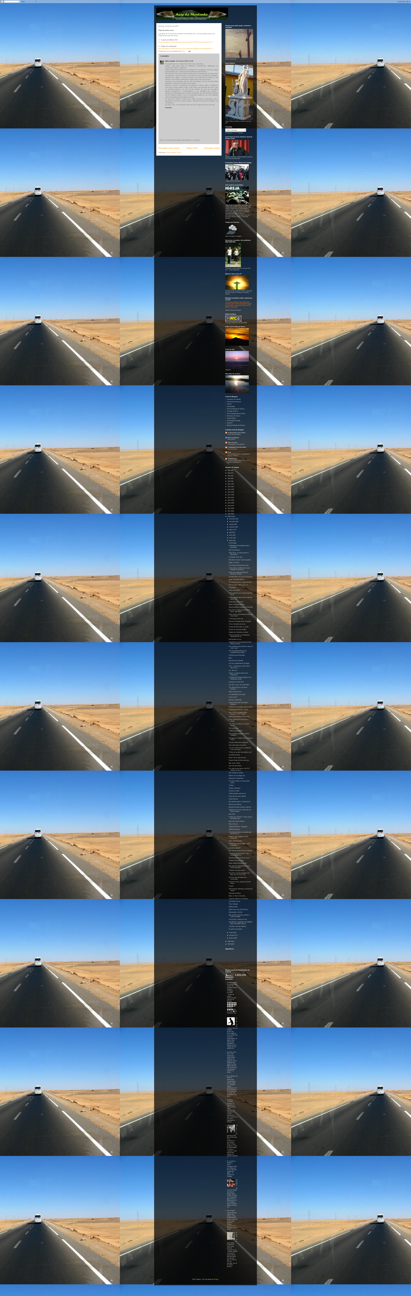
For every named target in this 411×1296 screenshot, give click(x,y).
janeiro (231, 938)
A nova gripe (232, 543)
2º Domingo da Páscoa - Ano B (238, 709)
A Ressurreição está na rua (237, 793)
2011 (229, 511)
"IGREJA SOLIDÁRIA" (236, 731)
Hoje (230, 658)
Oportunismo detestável (236, 778)
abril (230, 540)
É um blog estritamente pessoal (238, 565)
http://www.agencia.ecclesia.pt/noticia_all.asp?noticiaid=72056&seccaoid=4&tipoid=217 (185, 48)
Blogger (216, 1279)
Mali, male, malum (234, 763)
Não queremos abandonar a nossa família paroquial (239, 866)
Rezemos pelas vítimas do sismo (239, 858)
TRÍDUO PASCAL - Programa (238, 826)
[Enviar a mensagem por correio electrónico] (189, 51)
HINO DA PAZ (233, 907)
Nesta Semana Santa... (236, 841)
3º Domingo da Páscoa (236, 618)
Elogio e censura (234, 562)
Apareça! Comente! (230, 1100)
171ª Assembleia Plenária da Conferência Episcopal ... (237, 651)
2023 (229, 478)
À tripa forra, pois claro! (236, 602)
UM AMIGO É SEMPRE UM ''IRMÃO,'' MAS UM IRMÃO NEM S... (241, 923)
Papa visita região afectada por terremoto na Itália (238, 573)
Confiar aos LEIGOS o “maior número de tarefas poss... (240, 817)
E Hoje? (231, 886)
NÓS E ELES (231, 439)
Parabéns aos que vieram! (237, 870)
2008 (229, 941)
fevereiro (232, 935)
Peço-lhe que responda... (236, 660)
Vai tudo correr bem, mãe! (231, 1053)
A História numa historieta (237, 655)
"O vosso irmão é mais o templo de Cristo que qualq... (240, 748)
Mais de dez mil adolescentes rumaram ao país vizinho (238, 713)
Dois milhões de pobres (236, 773)
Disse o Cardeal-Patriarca (237, 604)
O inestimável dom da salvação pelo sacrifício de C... (240, 833)
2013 (229, 505)
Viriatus (229, 404)
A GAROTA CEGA (234, 755)
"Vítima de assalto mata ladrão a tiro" (240, 752)
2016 (229, 497)
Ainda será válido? (234, 590)
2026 (229, 470)
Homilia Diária (231, 418)
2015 (229, 500)
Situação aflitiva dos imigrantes (238, 742)
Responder (168, 107)
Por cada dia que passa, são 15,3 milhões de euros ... (239, 769)
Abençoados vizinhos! (235, 912)
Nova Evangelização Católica (236, 413)
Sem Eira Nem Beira (235, 766)
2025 (229, 473)
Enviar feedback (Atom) (173, 152)
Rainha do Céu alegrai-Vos (237, 775)
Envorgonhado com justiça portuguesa (240, 577)
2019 (229, 489)
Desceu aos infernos (235, 804)
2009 (229, 516)
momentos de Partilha (234, 399)
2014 (229, 503)
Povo (229, 452)
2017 (229, 495)
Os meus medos (232, 449)
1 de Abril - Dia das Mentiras (237, 926)
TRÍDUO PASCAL (234, 829)
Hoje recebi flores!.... (235, 550)
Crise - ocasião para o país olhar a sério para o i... (239, 666)
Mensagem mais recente (168, 148)
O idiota (231, 785)
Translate (240, 133)
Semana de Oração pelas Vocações (240, 621)
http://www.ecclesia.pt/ (234, 401)
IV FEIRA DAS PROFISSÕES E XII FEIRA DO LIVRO (240, 678)
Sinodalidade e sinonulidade (236, 444)
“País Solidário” (233, 904)
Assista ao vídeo (234, 791)
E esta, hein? (233, 697)
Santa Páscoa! (233, 799)
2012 (229, 508)
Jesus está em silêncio (234, 434)
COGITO (229, 423)
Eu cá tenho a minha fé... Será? (231, 1162)
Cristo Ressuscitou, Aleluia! (237, 796)
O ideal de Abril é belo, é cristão (239, 627)
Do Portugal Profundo (233, 420)
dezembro (232, 519)
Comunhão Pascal (234, 901)
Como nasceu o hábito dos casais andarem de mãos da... (239, 568)
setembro (232, 527)
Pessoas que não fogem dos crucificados (237, 878)
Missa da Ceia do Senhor (236, 821)
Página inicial (191, 148)
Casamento (232, 587)
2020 (229, 486)
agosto (231, 529)
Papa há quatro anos (235, 691)
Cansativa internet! (234, 848)
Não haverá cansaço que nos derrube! (240, 850)
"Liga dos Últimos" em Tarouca (238, 898)
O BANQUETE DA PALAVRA (237, 447)
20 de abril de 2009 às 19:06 (184, 61)
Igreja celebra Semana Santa (238, 863)
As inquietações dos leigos (237, 694)
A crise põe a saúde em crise (238, 919)
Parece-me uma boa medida (237, 629)
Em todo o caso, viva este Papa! (239, 684)
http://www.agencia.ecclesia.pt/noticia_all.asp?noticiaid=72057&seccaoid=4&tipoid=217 (185, 42)
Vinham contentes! (234, 788)
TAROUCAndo (232, 459)
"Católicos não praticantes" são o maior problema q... (239, 854)
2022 (229, 481)
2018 (229, 492)
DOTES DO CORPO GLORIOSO (239, 717)
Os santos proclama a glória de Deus (240, 582)
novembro (232, 521)
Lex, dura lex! (233, 670)
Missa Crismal (233, 824)
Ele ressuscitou (233, 728)
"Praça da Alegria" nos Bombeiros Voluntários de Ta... (239, 635)
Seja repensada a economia (237, 745)
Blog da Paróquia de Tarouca (236, 425)
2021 (229, 484)
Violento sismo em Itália (236, 860)
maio (231, 538)
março (231, 932)
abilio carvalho (170, 61)
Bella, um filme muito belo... (237, 896)
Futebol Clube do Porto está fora (239, 760)
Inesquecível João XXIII (236, 682)
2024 (229, 476)
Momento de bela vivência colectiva (240, 807)
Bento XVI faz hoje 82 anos (237, 757)
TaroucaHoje (231, 406)
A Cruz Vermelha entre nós (237, 624)
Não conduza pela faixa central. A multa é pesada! (239, 915)
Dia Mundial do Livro (235, 639)
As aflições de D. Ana (235, 557)
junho (231, 535)
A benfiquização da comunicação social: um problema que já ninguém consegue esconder (232, 987)
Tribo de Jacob (232, 442)
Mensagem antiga (211, 148)
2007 (229, 944)
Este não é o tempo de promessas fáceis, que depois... (239, 610)
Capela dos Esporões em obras (238, 632)
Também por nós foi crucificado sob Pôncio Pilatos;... (240, 810)
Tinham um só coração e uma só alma (241, 707)
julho (231, 532)
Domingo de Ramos (235, 893)
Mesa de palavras (233, 437)
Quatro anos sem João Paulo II (238, 909)
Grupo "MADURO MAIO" (236, 579)
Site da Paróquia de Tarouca (236, 409)
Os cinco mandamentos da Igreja (239, 663)
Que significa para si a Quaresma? (239, 801)
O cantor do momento (235, 929)
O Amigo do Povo (232, 411)
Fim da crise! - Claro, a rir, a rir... (239, 585)
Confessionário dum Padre (236, 432)
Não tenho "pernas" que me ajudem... (240, 560)
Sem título (232, 814)
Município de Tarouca (233, 416)
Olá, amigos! (231, 1210)
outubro (231, 524)
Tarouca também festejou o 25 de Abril (241, 607)
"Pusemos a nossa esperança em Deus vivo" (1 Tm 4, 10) (239, 873)
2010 (229, 514)
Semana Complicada (235, 700)
